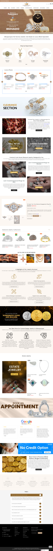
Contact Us (16, 531)
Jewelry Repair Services (13, 286)
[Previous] (2, 56)
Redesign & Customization (14, 301)
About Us (16, 529)
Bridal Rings (45, 60)
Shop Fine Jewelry (39, 130)
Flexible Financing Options (39, 281)
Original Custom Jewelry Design (39, 295)
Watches (7, 60)
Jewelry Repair (14, 281)
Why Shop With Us (17, 532)
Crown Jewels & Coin (22, 548)
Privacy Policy (25, 535)
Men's (20, 60)
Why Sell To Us (17, 534)
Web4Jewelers (37, 548)
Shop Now (7, 61)
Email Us (5, 532)
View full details (29, 218)
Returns (24, 534)
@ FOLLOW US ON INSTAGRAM (26, 252)
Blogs (15, 535)
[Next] (50, 56)
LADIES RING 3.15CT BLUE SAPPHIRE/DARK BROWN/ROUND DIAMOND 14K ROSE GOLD (32, 246)
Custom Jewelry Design (39, 302)
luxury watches (15, 39)
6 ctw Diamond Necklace (42, 374)
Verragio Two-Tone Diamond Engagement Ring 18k (39, 204)
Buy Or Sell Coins (38, 469)
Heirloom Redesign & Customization (13, 295)
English (43, 550)
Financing (24, 532)
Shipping (28, 208)
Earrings (33, 60)
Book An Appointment (26, 529)
